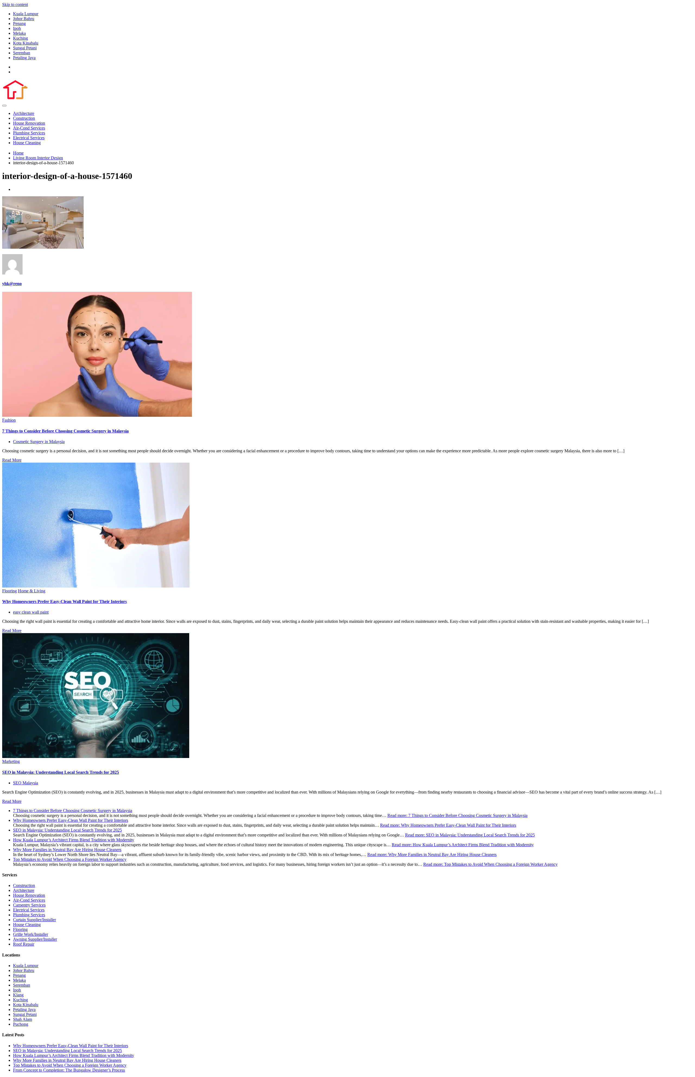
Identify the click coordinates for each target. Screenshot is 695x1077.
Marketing (11, 761)
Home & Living (31, 591)
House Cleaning (27, 142)
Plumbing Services (29, 133)
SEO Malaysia (25, 783)
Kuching (20, 38)
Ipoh (17, 28)
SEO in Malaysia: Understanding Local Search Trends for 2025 (60, 772)
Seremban (21, 52)
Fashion (9, 420)
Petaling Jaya (24, 57)
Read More (11, 460)
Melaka (19, 33)
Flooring (9, 591)
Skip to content (15, 4)
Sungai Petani (25, 48)
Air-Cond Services (29, 128)
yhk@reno (12, 283)
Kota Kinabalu (25, 43)
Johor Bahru (23, 18)
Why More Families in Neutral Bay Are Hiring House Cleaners (67, 849)
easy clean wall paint (31, 612)
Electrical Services (29, 137)
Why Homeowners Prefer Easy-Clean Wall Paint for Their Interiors (64, 601)
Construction (24, 118)
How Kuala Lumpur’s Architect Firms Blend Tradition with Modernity (73, 840)
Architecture (23, 113)
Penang (19, 23)
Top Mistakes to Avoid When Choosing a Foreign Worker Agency (70, 859)
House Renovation (29, 123)
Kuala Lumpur (25, 13)
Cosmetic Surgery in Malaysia (39, 441)
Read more (457, 815)
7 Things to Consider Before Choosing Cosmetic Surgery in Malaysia (65, 431)
